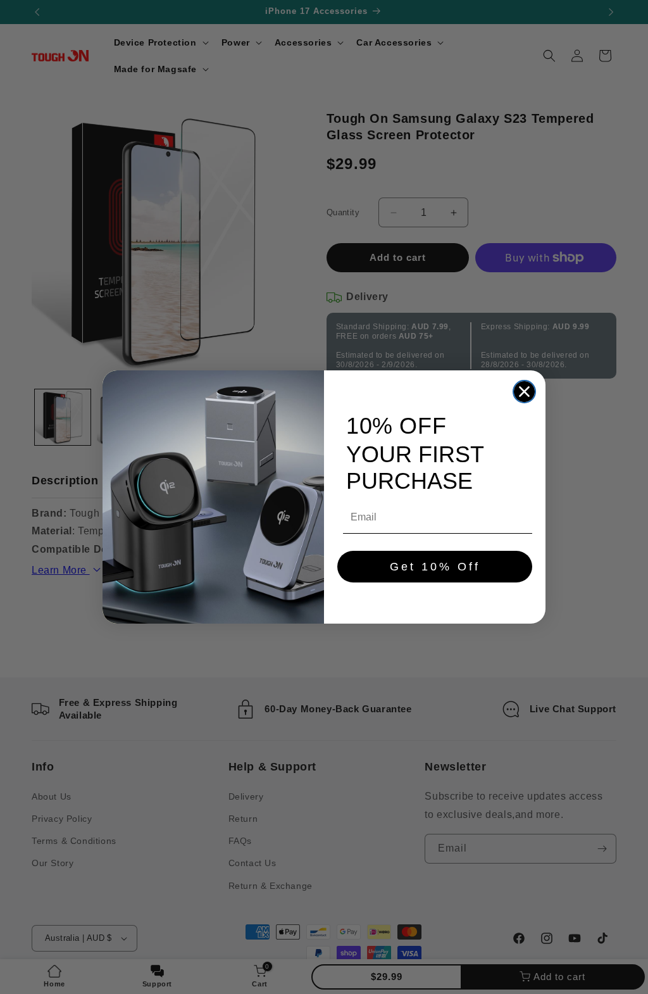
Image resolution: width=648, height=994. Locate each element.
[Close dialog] (524, 392)
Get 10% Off (435, 566)
